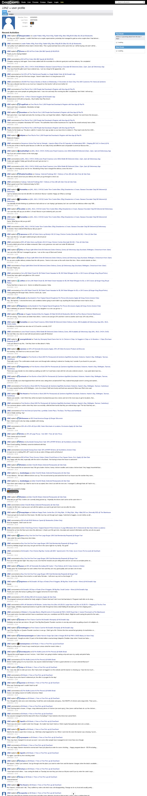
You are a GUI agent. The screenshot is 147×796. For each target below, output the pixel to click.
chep (21, 667)
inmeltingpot (24, 628)
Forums (35, 2)
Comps (43, 2)
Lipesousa (23, 234)
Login (56, 2)
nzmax (22, 619)
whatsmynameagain (27, 635)
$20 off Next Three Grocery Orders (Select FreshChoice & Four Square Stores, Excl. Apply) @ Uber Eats (55, 457)
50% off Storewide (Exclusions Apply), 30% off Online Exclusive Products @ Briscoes (57, 349)
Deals (23, 2)
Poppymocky (24, 366)
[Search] (144, 2)
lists (9, 11)
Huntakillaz (24, 189)
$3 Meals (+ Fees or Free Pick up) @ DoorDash (48, 644)
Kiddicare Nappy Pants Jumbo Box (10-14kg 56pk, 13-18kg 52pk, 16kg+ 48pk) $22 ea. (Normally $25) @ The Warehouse (71, 512)
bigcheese (23, 306)
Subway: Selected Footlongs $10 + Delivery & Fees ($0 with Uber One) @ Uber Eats (62, 174)
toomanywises (25, 644)
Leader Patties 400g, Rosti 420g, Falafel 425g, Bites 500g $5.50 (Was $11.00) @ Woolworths (62, 36)
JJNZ (9, 36)
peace (22, 566)
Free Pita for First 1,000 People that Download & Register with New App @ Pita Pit (48, 89)
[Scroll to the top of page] (73, 794)
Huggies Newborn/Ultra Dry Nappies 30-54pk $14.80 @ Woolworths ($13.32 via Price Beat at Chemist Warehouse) (63, 314)
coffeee (22, 281)
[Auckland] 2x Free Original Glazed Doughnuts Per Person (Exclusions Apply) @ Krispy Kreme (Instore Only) (63, 298)
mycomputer (24, 737)
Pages (50, 2)
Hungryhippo (24, 512)
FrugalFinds (24, 104)
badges (11, 14)
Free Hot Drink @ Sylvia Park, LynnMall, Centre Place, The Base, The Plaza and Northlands (51, 411)
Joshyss (23, 698)
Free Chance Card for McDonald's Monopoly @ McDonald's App (48, 619)
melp (21, 314)
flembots (23, 465)
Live (29, 2)
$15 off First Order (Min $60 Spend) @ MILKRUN (43, 51)
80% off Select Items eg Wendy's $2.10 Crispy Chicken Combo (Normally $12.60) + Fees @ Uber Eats (63, 234)
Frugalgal (23, 357)
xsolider (23, 209)
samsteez (23, 349)
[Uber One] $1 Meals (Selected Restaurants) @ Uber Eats (47, 465)
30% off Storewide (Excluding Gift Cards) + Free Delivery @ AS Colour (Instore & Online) (55, 566)
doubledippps (25, 473)
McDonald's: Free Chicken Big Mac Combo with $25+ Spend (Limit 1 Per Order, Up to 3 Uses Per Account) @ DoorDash (60, 551)
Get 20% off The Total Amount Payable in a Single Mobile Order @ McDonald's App (48, 74)
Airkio (22, 434)
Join (62, 2)
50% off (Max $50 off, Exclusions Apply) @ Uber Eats (38, 597)
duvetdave (23, 112)
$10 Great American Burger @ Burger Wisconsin (47, 418)
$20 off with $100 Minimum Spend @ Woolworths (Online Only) (41, 520)
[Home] (11, 2)
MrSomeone (24, 418)
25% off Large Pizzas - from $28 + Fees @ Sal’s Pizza (44, 434)
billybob (23, 135)
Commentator (13, 491)
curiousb (23, 376)
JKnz (22, 249)
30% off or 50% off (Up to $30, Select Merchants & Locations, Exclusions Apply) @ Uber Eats (51, 426)
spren (22, 535)
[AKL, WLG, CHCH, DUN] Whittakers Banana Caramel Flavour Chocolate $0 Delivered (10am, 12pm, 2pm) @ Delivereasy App (62, 67)
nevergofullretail (25, 339)
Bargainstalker (25, 36)
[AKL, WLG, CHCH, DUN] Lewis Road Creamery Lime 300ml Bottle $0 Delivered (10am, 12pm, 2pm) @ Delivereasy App (71, 151)
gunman (23, 683)
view (4, 11)
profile (5, 14)
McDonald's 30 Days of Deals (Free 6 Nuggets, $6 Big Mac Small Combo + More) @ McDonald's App (62, 581)
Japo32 (22, 721)
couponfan (23, 793)
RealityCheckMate (26, 174)
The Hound (24, 393)
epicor (22, 258)
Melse (22, 442)
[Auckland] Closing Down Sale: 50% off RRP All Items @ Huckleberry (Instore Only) (53, 442)
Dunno (22, 51)
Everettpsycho (25, 652)
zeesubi (22, 298)
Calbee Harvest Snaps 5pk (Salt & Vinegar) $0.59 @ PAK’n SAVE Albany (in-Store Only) (65, 635)
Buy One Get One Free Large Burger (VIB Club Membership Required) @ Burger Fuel (54, 535)
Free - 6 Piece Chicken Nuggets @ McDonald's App (38, 97)
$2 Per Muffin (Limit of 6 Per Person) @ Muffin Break (49, 652)
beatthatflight (24, 151)
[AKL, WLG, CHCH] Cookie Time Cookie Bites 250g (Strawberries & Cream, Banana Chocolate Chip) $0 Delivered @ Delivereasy (70, 209)
